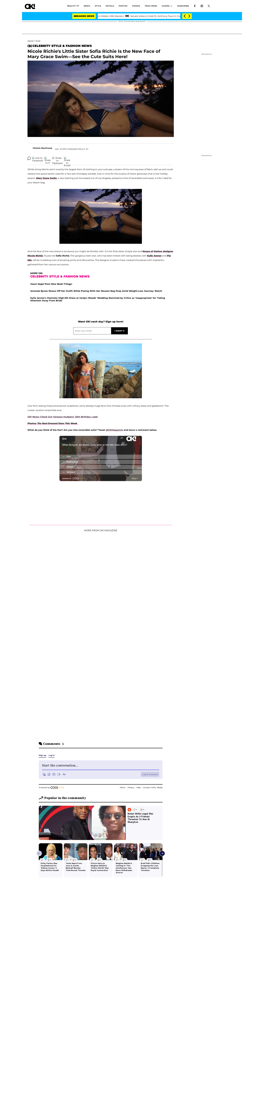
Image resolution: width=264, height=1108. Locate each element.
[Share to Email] (67, 158)
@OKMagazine (114, 430)
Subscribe (183, 6)
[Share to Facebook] (37, 158)
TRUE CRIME (151, 6)
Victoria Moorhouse (42, 148)
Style (98, 6)
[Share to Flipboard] (57, 158)
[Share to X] (47, 158)
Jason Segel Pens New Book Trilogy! (51, 284)
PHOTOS (123, 6)
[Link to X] (208, 5)
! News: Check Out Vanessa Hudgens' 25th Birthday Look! (63, 417)
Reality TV (73, 6)
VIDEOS (136, 6)
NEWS (87, 6)
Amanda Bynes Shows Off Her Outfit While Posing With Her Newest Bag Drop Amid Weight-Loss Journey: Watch (96, 291)
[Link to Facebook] (194, 5)
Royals (110, 6)
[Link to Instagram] (201, 5)
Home (30, 40)
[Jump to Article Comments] (29, 158)
